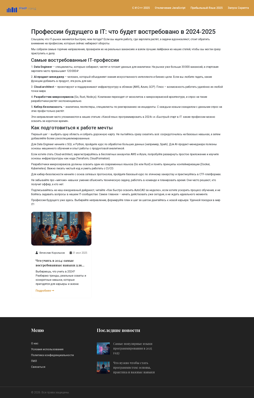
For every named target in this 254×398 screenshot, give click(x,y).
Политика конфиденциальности (52, 355)
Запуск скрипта (238, 7)
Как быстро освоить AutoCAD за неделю (133, 190)
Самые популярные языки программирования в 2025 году (132, 348)
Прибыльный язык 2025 (207, 7)
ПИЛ (34, 361)
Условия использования (47, 349)
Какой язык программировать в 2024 (126, 116)
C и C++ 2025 (141, 7)
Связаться (38, 367)
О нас (34, 343)
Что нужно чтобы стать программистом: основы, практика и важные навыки (134, 367)
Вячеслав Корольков (52, 252)
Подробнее (44, 290)
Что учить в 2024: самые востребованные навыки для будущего (59, 263)
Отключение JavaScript (170, 7)
